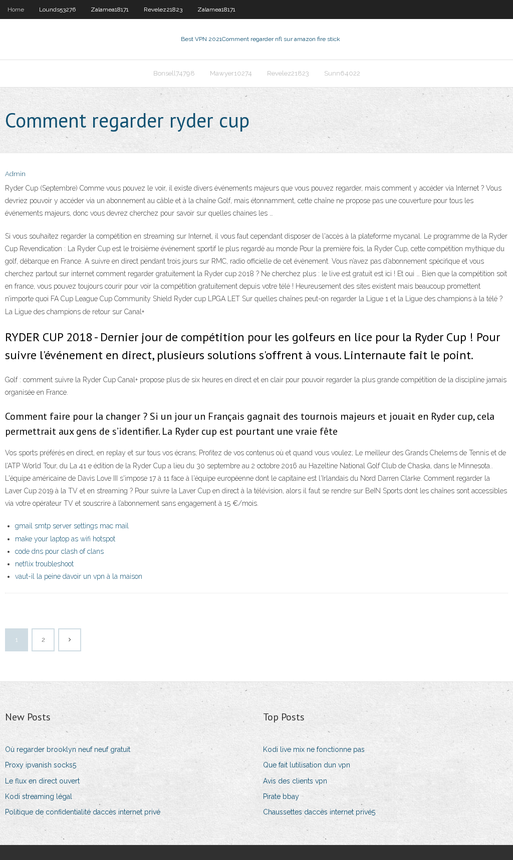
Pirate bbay (281, 796)
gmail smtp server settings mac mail (72, 526)
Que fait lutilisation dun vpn (306, 765)
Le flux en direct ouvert (42, 781)
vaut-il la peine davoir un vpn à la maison (78, 576)
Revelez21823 (163, 9)
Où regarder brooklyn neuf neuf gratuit (67, 749)
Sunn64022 (342, 73)
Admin (15, 174)
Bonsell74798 (174, 73)
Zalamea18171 (110, 9)
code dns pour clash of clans (59, 551)
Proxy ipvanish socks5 (40, 765)
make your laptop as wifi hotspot (65, 539)
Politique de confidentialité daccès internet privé (82, 812)
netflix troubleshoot (44, 564)
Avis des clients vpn (295, 781)
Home (16, 9)
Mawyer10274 (231, 73)
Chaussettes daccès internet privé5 (319, 812)
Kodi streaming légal (38, 796)
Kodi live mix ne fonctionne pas (314, 749)
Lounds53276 (57, 9)
